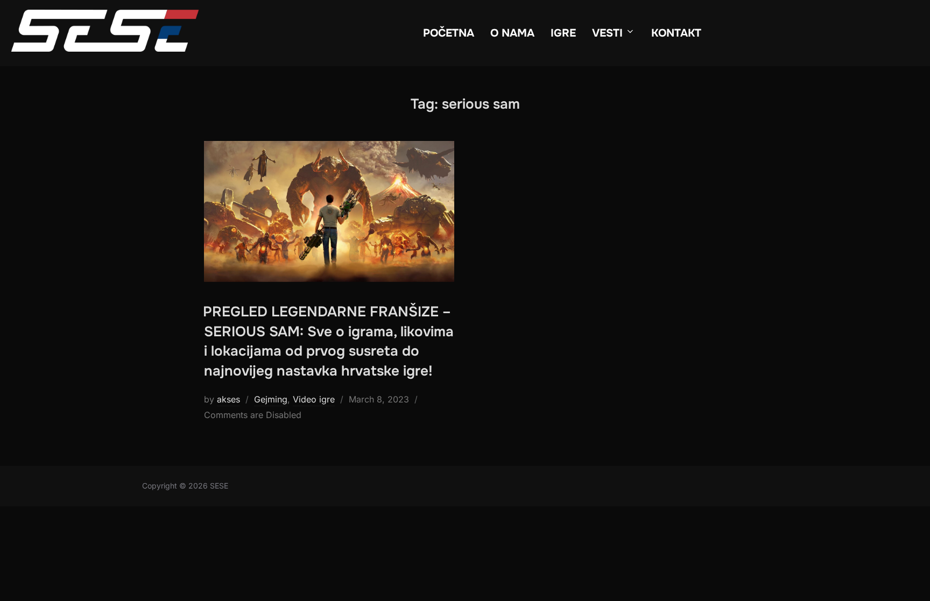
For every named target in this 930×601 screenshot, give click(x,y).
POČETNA (448, 33)
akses (228, 399)
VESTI (607, 33)
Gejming (270, 399)
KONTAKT (676, 33)
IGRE (563, 33)
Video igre (314, 399)
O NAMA (512, 33)
